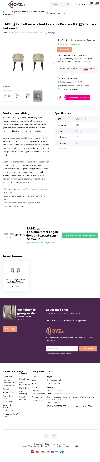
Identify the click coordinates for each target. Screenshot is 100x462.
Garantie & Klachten (7, 406)
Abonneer (88, 349)
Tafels (34, 377)
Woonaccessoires (39, 397)
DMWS (63, 444)
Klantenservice (9, 410)
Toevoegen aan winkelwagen (81, 235)
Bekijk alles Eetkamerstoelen (29, 32)
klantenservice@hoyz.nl (75, 320)
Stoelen (35, 387)
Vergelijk (51, 32)
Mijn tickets (24, 388)
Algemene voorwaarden (8, 381)
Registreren (24, 379)
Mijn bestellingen (24, 383)
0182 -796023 (52, 320)
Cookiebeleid (8, 389)
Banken (35, 383)
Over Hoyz (7, 377)
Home (5, 19)
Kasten (35, 380)
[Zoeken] (68, 4)
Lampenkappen (38, 394)
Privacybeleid (8, 386)
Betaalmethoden (10, 392)
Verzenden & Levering (8, 397)
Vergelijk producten (23, 398)
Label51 (11, 32)
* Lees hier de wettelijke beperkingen (58, 353)
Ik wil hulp (64, 49)
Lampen (35, 390)
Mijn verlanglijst (23, 392)
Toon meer (86, 62)
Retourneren (8, 401)
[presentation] (3, 63)
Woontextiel (37, 400)
